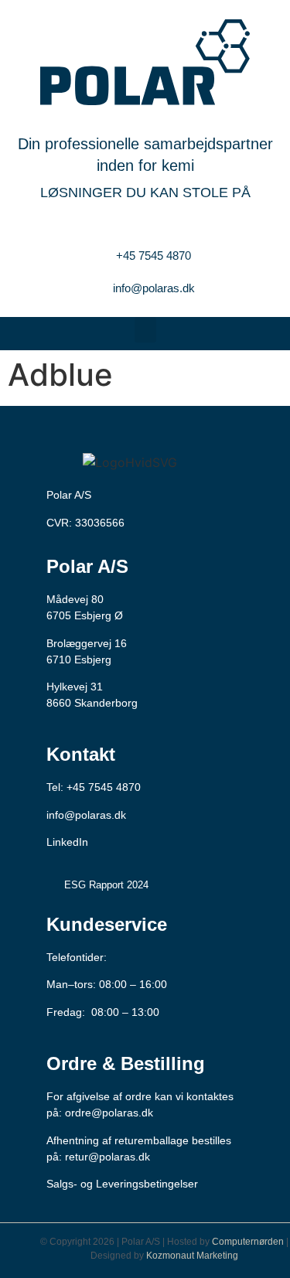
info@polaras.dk (86, 815)
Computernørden (248, 1241)
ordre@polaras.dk (109, 1112)
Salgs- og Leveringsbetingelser (122, 1183)
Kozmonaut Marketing (192, 1255)
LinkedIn (67, 842)
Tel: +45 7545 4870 (93, 787)
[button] (145, 330)
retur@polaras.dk (107, 1156)
